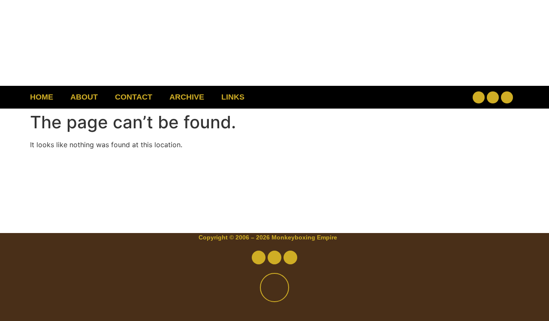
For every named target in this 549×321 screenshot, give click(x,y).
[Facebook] (479, 97)
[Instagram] (507, 97)
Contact (133, 97)
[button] (423, 97)
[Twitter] (493, 97)
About (84, 97)
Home (41, 97)
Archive (186, 97)
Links (232, 97)
